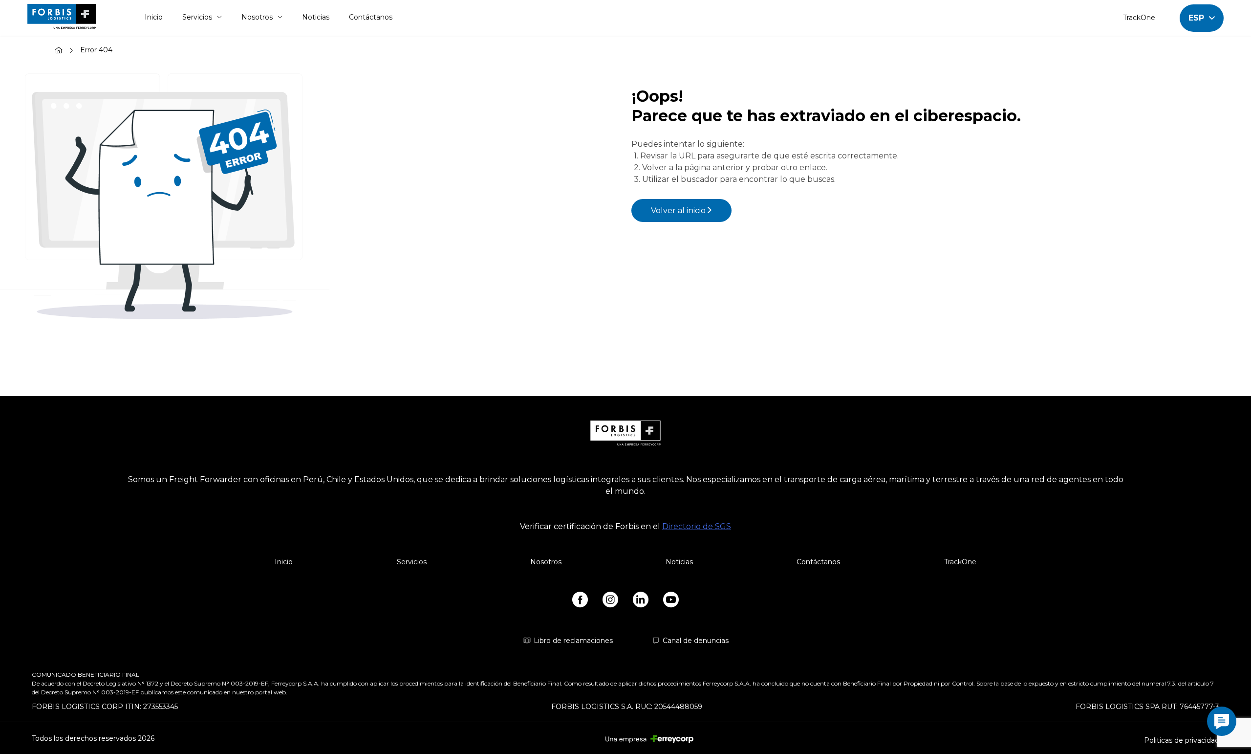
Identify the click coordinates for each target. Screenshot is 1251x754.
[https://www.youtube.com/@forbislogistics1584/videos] (671, 601)
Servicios (197, 17)
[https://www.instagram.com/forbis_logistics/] (610, 601)
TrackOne (1139, 17)
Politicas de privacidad (1181, 740)
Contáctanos (370, 17)
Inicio (154, 17)
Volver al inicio (679, 210)
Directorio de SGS (696, 526)
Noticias (315, 17)
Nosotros (257, 17)
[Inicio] (59, 51)
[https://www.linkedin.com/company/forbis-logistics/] (640, 601)
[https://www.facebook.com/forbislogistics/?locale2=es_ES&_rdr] (580, 601)
